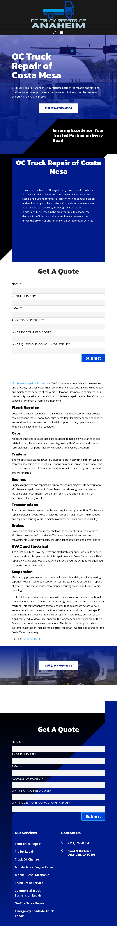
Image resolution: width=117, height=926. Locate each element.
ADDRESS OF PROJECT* (28, 320)
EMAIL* (17, 308)
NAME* (16, 284)
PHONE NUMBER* (24, 296)
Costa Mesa (44, 383)
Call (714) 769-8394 (58, 108)
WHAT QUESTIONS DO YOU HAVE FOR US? (41, 344)
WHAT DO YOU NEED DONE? (31, 332)
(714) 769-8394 (31, 639)
